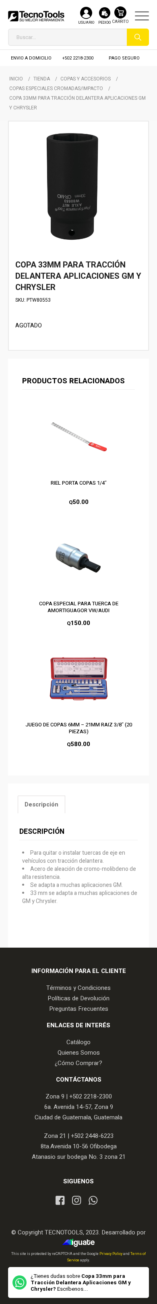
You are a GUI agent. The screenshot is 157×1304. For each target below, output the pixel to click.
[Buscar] (138, 37)
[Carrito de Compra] (120, 19)
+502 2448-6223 (92, 1135)
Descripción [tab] (41, 804)
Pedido (104, 22)
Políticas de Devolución (78, 998)
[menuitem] (138, 16)
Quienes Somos (79, 1052)
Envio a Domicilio (31, 58)
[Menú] (138, 16)
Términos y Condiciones (78, 987)
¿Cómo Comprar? (78, 1063)
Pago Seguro (124, 58)
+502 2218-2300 (77, 58)
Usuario (86, 22)
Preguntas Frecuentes (78, 1008)
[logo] (36, 16)
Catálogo (78, 1042)
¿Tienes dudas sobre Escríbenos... (81, 1282)
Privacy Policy (111, 1254)
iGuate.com (81, 1242)
